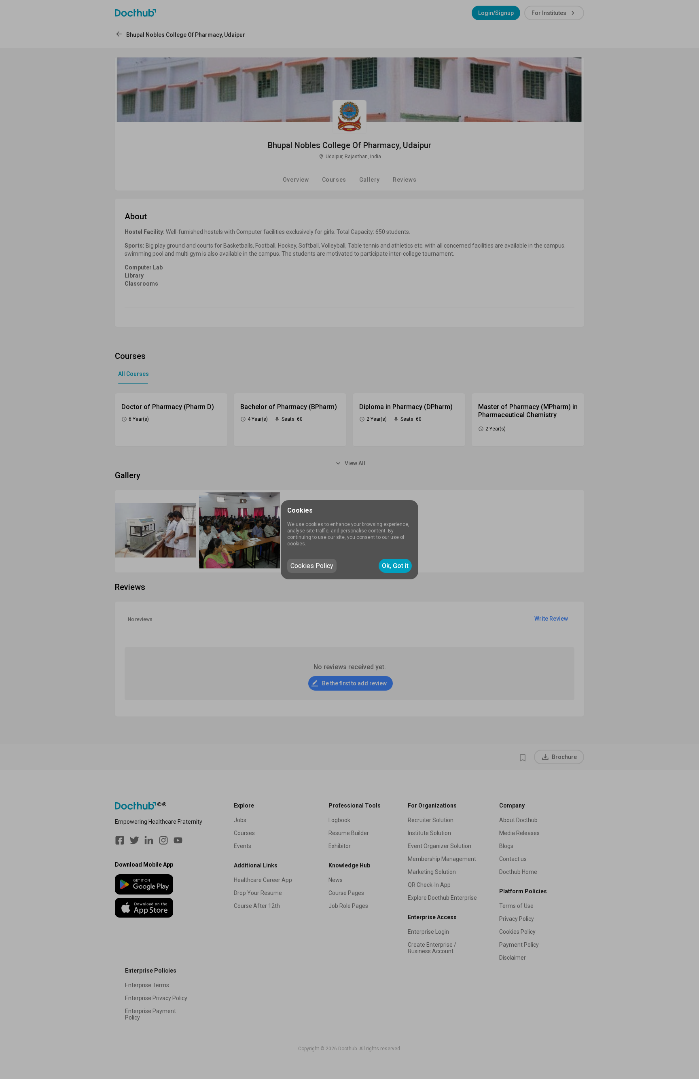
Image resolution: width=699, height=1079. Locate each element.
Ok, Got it (395, 566)
